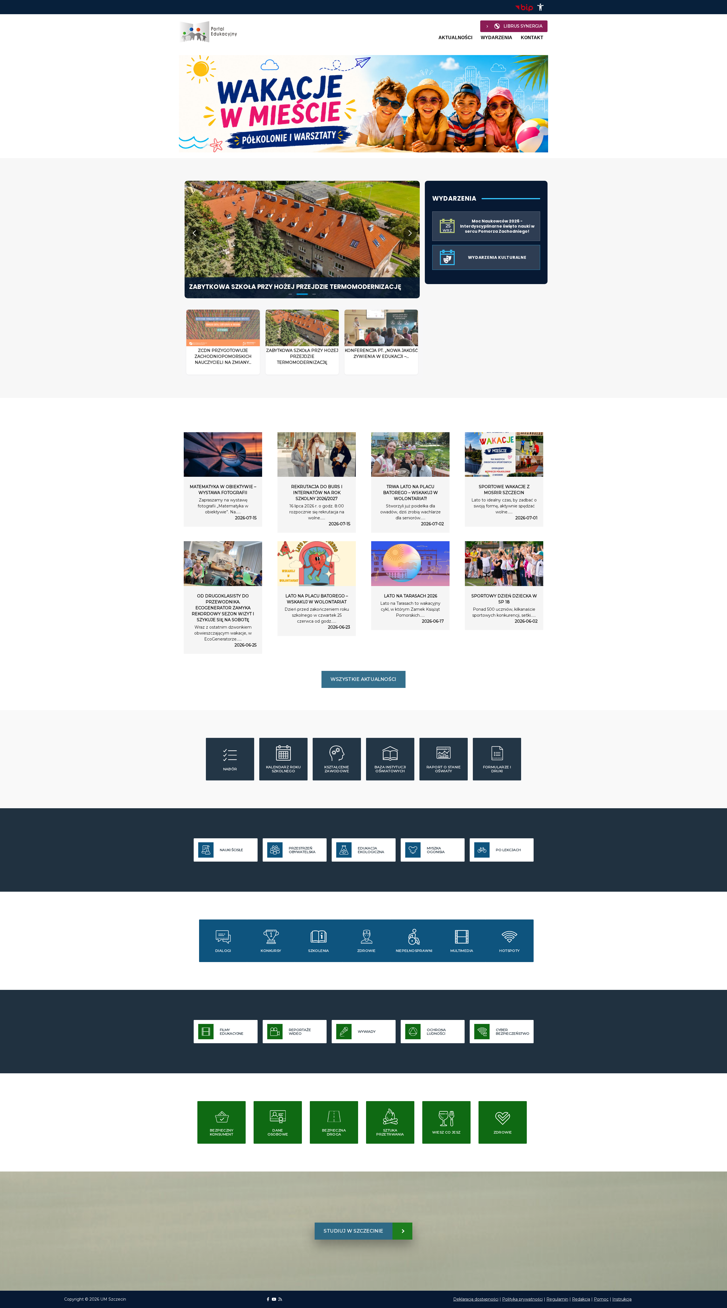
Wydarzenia (496, 37)
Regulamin (557, 1299)
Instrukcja (622, 1299)
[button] (540, 7)
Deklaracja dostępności (475, 1299)
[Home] (210, 31)
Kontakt (532, 37)
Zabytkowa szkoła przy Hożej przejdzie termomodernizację (295, 286)
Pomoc (601, 1299)
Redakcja (581, 1299)
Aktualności (455, 37)
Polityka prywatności (522, 1299)
